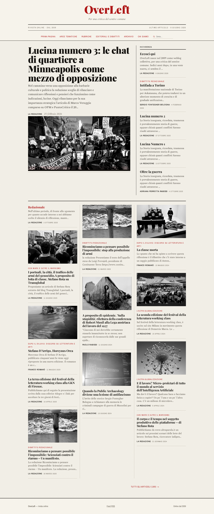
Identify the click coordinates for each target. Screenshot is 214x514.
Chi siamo (143, 36)
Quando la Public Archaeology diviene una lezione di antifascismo (106, 392)
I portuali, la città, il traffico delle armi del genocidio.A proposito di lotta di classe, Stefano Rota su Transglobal (51, 277)
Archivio (129, 36)
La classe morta (147, 250)
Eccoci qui (147, 54)
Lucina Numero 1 (152, 144)
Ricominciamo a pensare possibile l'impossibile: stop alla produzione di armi (106, 250)
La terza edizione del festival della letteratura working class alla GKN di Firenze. (51, 382)
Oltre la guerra (151, 171)
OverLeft (107, 9)
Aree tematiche (68, 36)
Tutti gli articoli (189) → (145, 486)
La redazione (35, 114)
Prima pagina (48, 36)
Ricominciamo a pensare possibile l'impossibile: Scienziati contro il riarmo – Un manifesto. (51, 454)
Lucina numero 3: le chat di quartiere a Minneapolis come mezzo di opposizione (78, 64)
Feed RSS (111, 506)
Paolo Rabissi (89, 344)
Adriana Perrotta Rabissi (154, 191)
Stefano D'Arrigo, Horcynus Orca (50, 351)
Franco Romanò (36, 369)
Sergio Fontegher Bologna (155, 104)
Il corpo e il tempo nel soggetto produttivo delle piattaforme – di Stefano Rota (159, 422)
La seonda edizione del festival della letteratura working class (161, 316)
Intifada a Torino (152, 85)
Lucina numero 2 (152, 116)
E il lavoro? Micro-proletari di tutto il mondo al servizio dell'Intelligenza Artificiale (161, 386)
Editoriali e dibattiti (108, 36)
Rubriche (87, 36)
